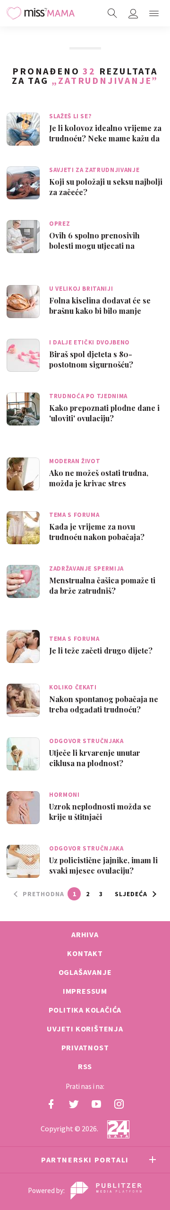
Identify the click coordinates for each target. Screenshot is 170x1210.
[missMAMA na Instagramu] (119, 1104)
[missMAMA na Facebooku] (51, 1104)
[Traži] (112, 13)
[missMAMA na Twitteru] (73, 1104)
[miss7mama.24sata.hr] (41, 13)
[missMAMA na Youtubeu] (96, 1104)
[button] (153, 13)
